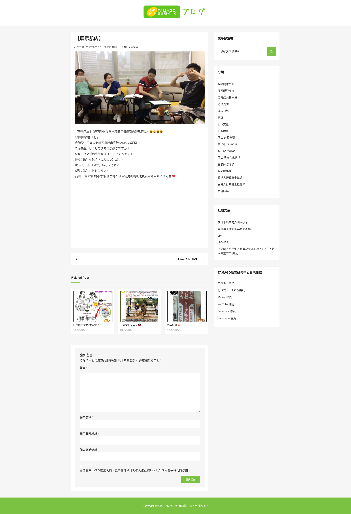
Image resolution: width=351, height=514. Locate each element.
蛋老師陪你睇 (226, 164)
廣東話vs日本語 (227, 97)
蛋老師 (80, 46)
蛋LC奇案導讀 (226, 137)
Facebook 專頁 (227, 311)
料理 (220, 117)
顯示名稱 (86, 417)
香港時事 (223, 191)
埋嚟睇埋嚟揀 (226, 90)
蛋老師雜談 (112, 46)
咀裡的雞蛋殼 (226, 84)
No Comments (131, 46)
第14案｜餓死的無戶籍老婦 (234, 229)
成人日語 (223, 111)
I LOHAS (223, 242)
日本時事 (223, 131)
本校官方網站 (226, 283)
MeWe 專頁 (225, 297)
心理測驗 (223, 104)
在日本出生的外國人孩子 (233, 222)
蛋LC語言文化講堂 (229, 157)
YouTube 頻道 (226, 304)
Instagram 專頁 (227, 318)
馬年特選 (172, 325)
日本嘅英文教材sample (86, 325)
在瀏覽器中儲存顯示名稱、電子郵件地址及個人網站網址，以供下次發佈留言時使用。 (135, 470)
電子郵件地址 (89, 434)
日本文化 (223, 124)
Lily (220, 235)
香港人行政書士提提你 (231, 184)
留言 (83, 368)
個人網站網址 (88, 450)
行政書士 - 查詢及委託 (231, 290)
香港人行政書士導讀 (230, 177)
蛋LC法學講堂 (226, 151)
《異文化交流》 (129, 325)
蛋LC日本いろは (227, 144)
